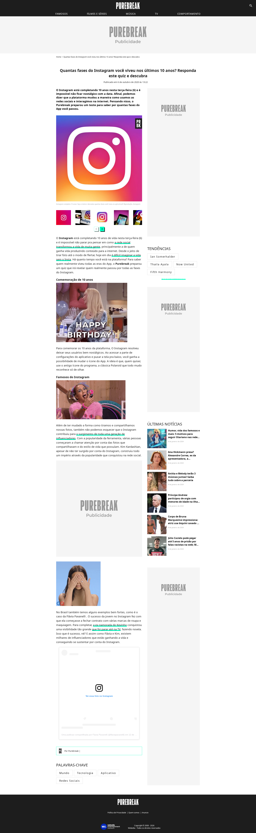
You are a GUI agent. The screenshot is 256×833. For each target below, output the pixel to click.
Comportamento (189, 13)
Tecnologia (85, 773)
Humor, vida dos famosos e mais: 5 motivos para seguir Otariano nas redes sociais (184, 435)
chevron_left (96, 229)
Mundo (64, 773)
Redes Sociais (69, 780)
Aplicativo (108, 773)
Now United (185, 264)
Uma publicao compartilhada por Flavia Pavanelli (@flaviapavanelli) (93, 734)
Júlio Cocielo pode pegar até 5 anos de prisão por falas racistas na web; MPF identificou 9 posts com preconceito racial (183, 544)
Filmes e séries (97, 13)
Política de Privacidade (117, 812)
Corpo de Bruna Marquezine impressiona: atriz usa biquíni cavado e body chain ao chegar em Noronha (183, 523)
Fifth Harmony (161, 272)
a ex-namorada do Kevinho (110, 625)
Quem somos (133, 812)
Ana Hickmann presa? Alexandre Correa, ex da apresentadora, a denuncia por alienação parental (182, 458)
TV (156, 13)
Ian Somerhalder (162, 256)
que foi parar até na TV (106, 629)
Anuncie (145, 812)
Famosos (61, 13)
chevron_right (102, 229)
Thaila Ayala (159, 264)
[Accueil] (128, 5)
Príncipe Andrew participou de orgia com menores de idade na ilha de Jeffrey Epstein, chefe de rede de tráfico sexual (183, 501)
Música (131, 13)
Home (58, 57)
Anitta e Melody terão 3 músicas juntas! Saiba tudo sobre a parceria (182, 477)
